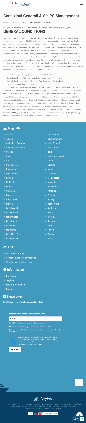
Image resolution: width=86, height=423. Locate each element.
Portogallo (52, 199)
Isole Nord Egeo (13, 234)
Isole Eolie (11, 225)
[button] (81, 4)
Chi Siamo (11, 276)
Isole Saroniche (54, 139)
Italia (49, 151)
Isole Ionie (11, 229)
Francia (9, 186)
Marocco (51, 173)
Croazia (9, 160)
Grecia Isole (11, 199)
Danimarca (11, 169)
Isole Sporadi (53, 143)
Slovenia (51, 216)
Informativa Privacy (15, 253)
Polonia (51, 195)
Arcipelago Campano (16, 143)
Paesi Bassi (53, 186)
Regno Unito (53, 203)
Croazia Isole (12, 165)
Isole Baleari (12, 208)
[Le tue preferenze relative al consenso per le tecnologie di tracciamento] (82, 419)
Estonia (9, 177)
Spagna (51, 221)
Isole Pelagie (12, 238)
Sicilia (50, 212)
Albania (9, 134)
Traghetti (10, 280)
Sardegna (51, 208)
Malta (50, 169)
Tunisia (50, 229)
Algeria (9, 139)
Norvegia (51, 182)
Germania (10, 190)
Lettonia (51, 160)
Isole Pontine (53, 134)
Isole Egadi (11, 221)
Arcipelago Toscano (15, 147)
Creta (8, 156)
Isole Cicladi (12, 216)
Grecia (9, 195)
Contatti (10, 289)
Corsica (9, 151)
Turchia (50, 234)
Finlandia (10, 182)
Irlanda (9, 203)
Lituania (51, 165)
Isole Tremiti (53, 147)
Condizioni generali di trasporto (21, 257)
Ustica (50, 238)
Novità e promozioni (15, 284)
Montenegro (53, 177)
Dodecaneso (12, 173)
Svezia (50, 225)
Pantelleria (52, 190)
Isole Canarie (12, 212)
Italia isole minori (55, 156)
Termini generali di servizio (19, 262)
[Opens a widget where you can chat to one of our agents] (77, 419)
